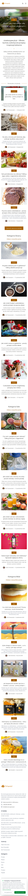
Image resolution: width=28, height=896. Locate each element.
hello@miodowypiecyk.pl (8, 807)
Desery (14, 91)
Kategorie (4, 854)
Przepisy (3, 870)
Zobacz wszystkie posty (14, 239)
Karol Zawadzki (5, 847)
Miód (14, 604)
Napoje (3, 859)
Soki (14, 19)
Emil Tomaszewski (5, 849)
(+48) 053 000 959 (7, 804)
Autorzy (3, 841)
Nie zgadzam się (8, 892)
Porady (3, 857)
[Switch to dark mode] (22, 3)
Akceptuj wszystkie (20, 892)
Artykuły (4, 811)
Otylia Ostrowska (5, 844)
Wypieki (3, 872)
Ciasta (14, 207)
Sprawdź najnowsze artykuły (14, 228)
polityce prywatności (6, 889)
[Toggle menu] (25, 3)
